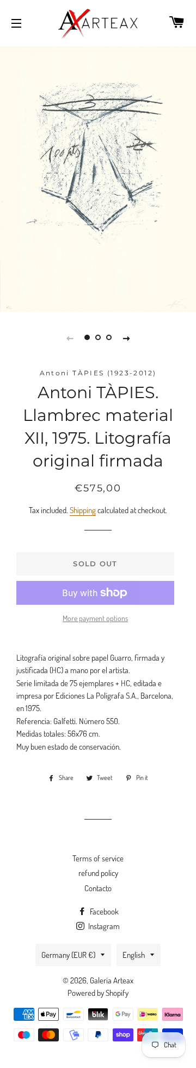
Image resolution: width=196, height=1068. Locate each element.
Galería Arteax (111, 980)
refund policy (98, 873)
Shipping (83, 510)
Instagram (103, 926)
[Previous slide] (70, 337)
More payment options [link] (95, 618)
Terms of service (98, 858)
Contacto (98, 888)
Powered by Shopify (98, 993)
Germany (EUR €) (68, 955)
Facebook (103, 911)
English (133, 955)
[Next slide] (126, 337)
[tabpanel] (98, 177)
